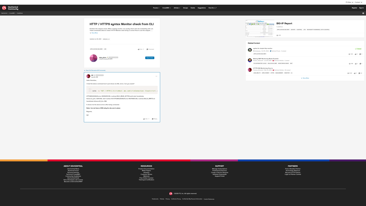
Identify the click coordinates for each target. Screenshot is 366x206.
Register (354, 8)
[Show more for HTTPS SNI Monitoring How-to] (291, 73)
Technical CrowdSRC (73, 174)
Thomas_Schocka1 (258, 70)
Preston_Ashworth (258, 60)
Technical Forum (73, 171)
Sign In (361, 8)
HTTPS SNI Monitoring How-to (263, 68)
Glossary (146, 172)
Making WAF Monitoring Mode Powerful (265, 59)
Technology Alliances (293, 171)
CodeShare (20, 13)
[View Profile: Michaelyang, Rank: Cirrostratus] (250, 50)
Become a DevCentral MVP (73, 182)
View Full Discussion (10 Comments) (95, 70)
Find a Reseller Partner (293, 169)
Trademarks (155, 199)
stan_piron (102, 57)
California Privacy (176, 199)
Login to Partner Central (293, 174)
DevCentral (4, 13)
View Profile (149, 58)
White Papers (146, 171)
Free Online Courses (146, 178)
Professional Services (219, 171)
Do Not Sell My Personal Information (192, 199)
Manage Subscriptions (219, 169)
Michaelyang (256, 51)
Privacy (168, 199)
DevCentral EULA (73, 178)
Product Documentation (146, 169)
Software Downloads (220, 174)
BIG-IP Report (284, 23)
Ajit (92, 75)
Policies (162, 199)
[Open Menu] (363, 13)
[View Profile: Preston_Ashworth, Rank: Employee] (250, 60)
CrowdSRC (12, 13)
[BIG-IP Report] (260, 29)
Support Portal (219, 176)
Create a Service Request (219, 172)
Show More (95, 33)
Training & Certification (146, 180)
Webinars (146, 176)
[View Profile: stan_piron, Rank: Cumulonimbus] (93, 58)
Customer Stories (146, 174)
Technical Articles (73, 172)
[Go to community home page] (10, 8)
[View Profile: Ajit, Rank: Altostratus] (88, 76)
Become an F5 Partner (292, 172)
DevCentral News (73, 169)
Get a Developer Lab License (73, 180)
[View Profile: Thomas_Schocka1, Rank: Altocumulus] (250, 70)
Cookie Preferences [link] (209, 199)
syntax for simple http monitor (262, 48)
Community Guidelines (73, 176)
